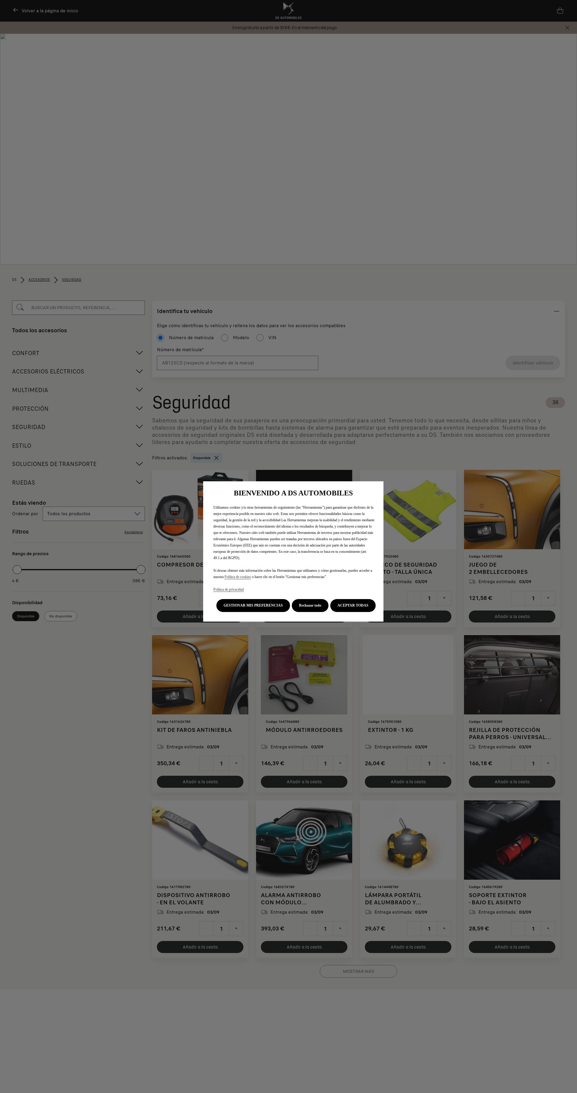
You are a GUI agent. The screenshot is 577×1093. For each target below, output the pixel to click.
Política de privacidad (228, 589)
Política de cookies (237, 577)
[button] (253, 605)
